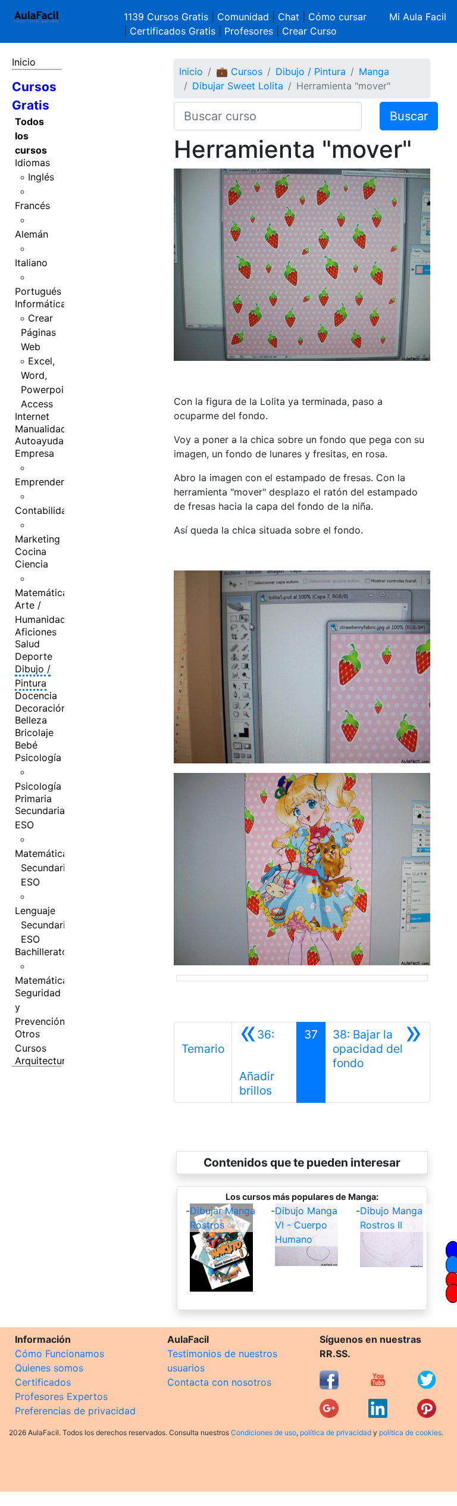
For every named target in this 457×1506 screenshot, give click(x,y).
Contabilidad (44, 510)
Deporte (33, 656)
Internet (32, 416)
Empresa (34, 453)
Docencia (36, 695)
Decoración (41, 708)
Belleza (31, 720)
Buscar (409, 116)
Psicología (38, 757)
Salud (27, 644)
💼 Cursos (239, 71)
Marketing (37, 539)
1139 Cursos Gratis (167, 17)
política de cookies (410, 1432)
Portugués (38, 291)
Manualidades (46, 429)
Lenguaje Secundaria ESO (43, 925)
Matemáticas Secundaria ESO (44, 867)
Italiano (31, 263)
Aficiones (36, 632)
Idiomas (32, 163)
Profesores (248, 31)
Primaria (33, 799)
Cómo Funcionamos (59, 1354)
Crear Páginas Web (38, 332)
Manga (374, 71)
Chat (288, 17)
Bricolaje (34, 732)
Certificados (43, 1382)
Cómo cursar (337, 17)
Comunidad (243, 17)
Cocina (30, 551)
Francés (32, 205)
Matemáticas (44, 592)
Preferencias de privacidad (75, 1411)
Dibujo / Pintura (33, 676)
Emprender (39, 482)
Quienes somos (49, 1368)
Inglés (41, 177)
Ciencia (31, 564)
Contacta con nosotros (219, 1382)
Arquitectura (43, 1061)
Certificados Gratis (172, 31)
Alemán (31, 234)
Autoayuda (39, 441)
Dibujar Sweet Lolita (237, 86)
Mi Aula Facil (417, 17)
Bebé (26, 745)
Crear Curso (309, 31)
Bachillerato (41, 952)
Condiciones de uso (263, 1432)
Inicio (24, 62)
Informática (40, 304)
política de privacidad (335, 1432)
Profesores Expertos (61, 1396)
